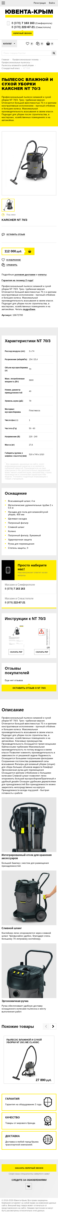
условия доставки (25, 274)
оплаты (42, 274)
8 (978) (23, 23)
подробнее (29, 309)
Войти (52, 3)
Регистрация (40, 3)
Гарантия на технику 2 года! (17, 280)
